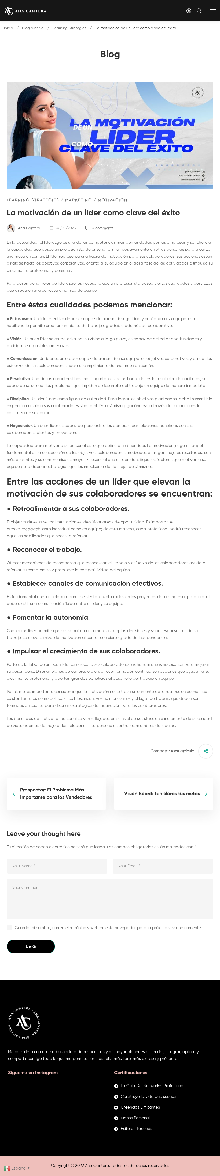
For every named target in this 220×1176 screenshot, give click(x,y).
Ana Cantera (28, 228)
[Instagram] (16, 1044)
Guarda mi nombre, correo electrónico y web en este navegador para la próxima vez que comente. (108, 928)
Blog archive (32, 28)
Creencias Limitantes (140, 1107)
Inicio (8, 28)
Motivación (112, 200)
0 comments (102, 228)
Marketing (78, 200)
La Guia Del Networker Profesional (152, 1086)
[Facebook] (8, 1044)
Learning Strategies (69, 28)
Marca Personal (135, 1118)
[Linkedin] (33, 1044)
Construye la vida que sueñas (148, 1097)
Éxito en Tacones (136, 1129)
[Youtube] (24, 1044)
